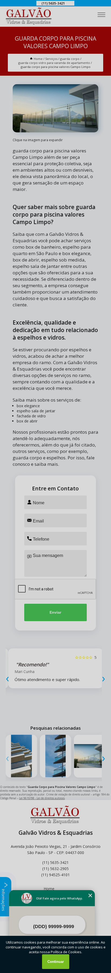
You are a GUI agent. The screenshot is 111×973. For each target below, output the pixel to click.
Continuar (55, 962)
